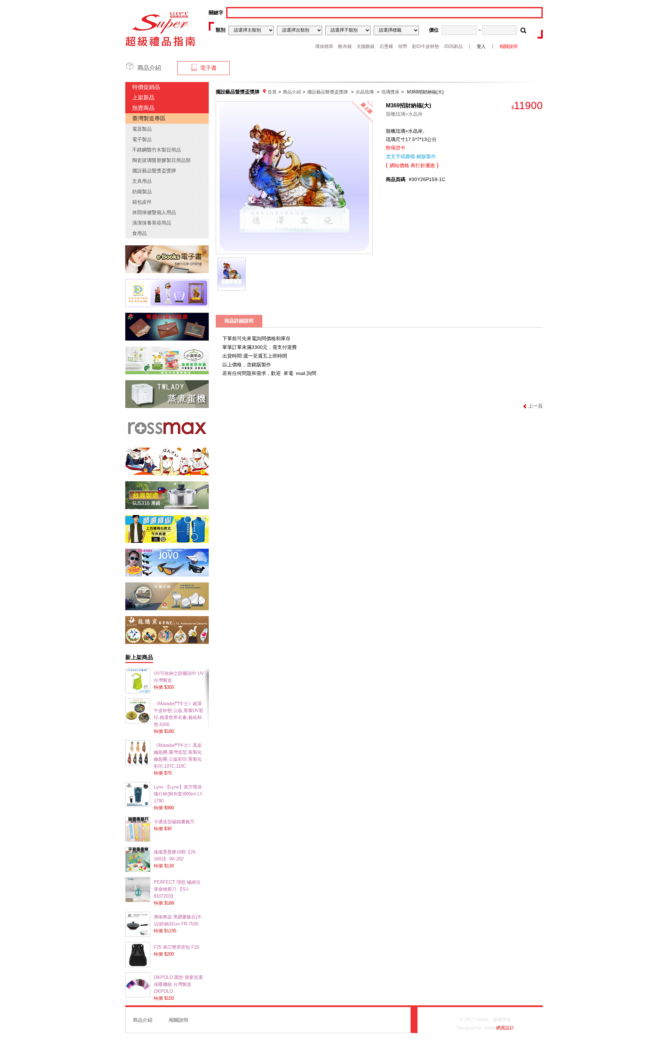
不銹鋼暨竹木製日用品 (156, 150)
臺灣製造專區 (149, 118)
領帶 (402, 46)
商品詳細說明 (239, 321)
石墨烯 (386, 46)
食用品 (139, 233)
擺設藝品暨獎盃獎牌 (154, 170)
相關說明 (509, 46)
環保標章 (324, 46)
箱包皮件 (142, 202)
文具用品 (142, 181)
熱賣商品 (143, 108)
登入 (481, 46)
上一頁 (535, 406)
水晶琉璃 (365, 92)
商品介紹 (292, 92)
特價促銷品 (146, 87)
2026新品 (453, 46)
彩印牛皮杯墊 (425, 46)
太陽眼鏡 (366, 46)
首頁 (272, 92)
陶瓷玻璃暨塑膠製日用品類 (161, 160)
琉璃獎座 (390, 92)
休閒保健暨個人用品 (154, 212)
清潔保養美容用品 (151, 223)
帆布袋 (345, 46)
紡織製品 (142, 191)
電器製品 (142, 129)
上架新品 (143, 97)
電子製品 (142, 139)
